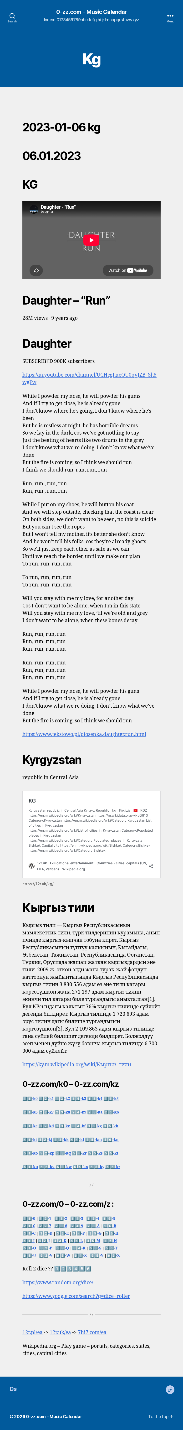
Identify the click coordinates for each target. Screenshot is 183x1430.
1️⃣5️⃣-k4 (94, 1098)
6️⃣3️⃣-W (63, 1255)
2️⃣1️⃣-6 (28, 1226)
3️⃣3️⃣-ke (62, 1126)
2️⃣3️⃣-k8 (62, 1112)
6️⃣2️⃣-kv (47, 1167)
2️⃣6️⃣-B (109, 1226)
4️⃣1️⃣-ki (29, 1139)
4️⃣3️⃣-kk (61, 1139)
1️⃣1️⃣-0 (28, 1218)
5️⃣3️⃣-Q (62, 1248)
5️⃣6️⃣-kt (111, 1153)
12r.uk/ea (60, 1332)
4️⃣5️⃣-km (93, 1139)
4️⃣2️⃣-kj (45, 1139)
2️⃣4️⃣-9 (76, 1226)
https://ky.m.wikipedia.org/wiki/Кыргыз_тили (76, 1065)
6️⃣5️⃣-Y (96, 1255)
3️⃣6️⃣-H (111, 1233)
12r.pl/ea (32, 1332)
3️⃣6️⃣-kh (110, 1126)
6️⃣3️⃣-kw (64, 1167)
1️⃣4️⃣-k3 (78, 1098)
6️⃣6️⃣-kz (112, 1167)
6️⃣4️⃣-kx (80, 1167)
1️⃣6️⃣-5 (108, 1218)
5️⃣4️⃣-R (78, 1248)
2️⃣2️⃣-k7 (46, 1112)
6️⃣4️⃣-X (80, 1255)
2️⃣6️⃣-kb (111, 1112)
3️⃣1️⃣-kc (29, 1126)
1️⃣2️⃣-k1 (46, 1098)
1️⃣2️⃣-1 (44, 1218)
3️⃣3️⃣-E (62, 1233)
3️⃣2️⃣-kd (46, 1126)
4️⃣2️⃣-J (44, 1240)
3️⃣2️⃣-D (45, 1233)
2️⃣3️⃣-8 (60, 1226)
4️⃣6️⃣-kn (111, 1139)
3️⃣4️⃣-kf (78, 1126)
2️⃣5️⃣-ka (94, 1112)
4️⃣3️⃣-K (59, 1240)
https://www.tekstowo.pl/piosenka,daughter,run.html (84, 734)
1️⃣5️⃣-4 (92, 1218)
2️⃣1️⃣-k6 (30, 1112)
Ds (13, 1388)
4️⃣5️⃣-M (93, 1240)
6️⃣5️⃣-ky (96, 1167)
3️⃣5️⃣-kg (94, 1126)
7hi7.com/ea (92, 1332)
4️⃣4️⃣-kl (77, 1139)
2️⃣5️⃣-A (93, 1226)
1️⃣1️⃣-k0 (30, 1098)
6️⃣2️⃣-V (45, 1255)
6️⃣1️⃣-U (29, 1255)
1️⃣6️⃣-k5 (111, 1098)
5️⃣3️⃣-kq (63, 1153)
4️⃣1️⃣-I (28, 1240)
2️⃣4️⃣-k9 (78, 1112)
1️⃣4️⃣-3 (76, 1218)
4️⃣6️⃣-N (110, 1240)
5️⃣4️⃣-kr (79, 1153)
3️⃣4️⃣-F (78, 1233)
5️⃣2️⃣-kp (46, 1153)
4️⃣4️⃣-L (76, 1240)
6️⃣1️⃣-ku (30, 1167)
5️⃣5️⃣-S (94, 1248)
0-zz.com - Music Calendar (91, 12)
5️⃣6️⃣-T (110, 1248)
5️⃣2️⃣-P (45, 1248)
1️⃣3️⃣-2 (60, 1218)
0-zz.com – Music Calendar (54, 1416)
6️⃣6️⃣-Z (113, 1255)
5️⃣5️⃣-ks (95, 1153)
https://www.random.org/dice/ (57, 1283)
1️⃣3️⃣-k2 (62, 1098)
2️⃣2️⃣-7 (44, 1226)
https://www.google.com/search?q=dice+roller (76, 1296)
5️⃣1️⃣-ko (30, 1153)
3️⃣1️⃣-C (29, 1233)
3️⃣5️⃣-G (95, 1233)
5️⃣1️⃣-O (29, 1248)
